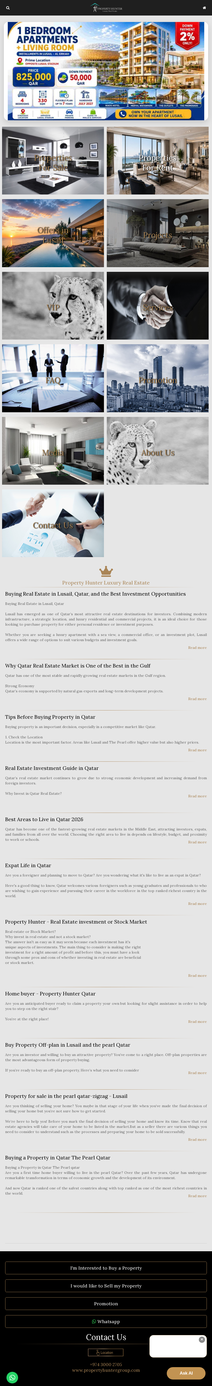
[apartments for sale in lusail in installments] (106, 71)
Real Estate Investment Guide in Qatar (52, 768)
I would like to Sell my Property (106, 1286)
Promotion (106, 1304)
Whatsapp (108, 1321)
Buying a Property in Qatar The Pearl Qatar (57, 1157)
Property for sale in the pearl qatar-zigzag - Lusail (66, 1096)
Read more (197, 647)
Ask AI (186, 1373)
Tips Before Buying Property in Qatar (50, 717)
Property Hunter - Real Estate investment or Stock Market (76, 921)
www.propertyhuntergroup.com (106, 1370)
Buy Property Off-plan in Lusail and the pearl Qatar (67, 1045)
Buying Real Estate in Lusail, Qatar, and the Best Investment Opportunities (95, 593)
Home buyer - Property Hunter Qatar (50, 993)
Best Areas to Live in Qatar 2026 (44, 819)
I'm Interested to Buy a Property (106, 1268)
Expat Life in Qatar (28, 865)
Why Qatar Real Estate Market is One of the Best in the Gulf (77, 665)
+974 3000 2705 (106, 1364)
